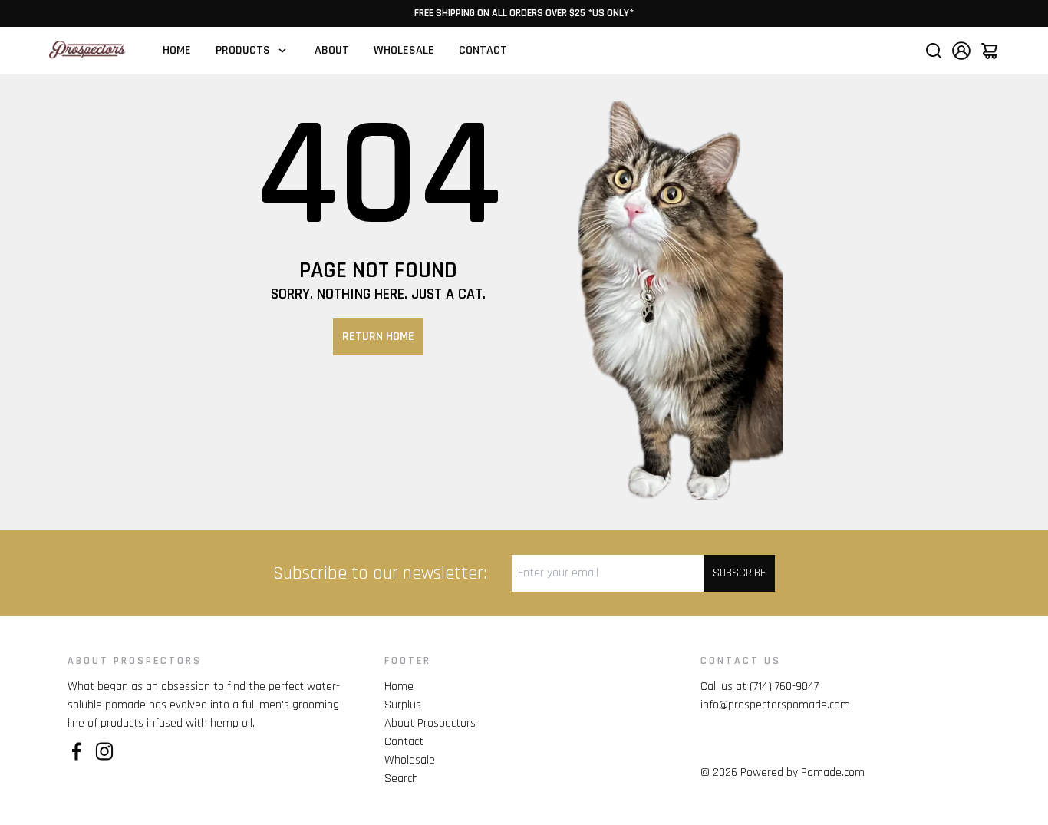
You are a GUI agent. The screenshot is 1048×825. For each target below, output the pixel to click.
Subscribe (739, 573)
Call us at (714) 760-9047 (759, 686)
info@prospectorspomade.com (775, 705)
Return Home (378, 336)
